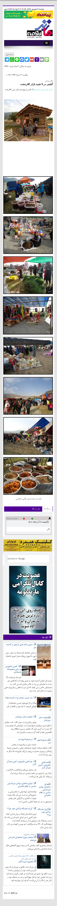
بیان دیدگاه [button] (36, 509)
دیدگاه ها (47, 509)
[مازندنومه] (39, 28)
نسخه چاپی (9, 54)
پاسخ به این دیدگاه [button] (11, 518)
